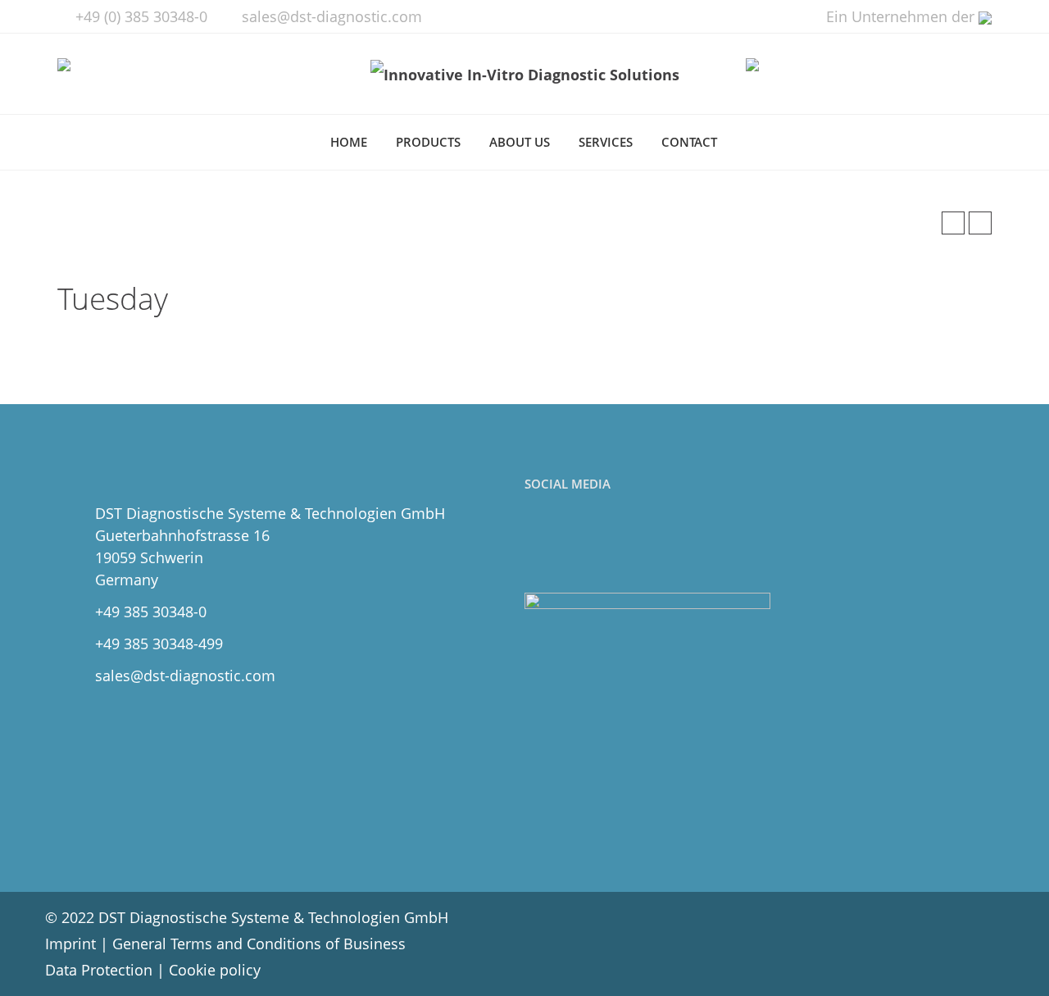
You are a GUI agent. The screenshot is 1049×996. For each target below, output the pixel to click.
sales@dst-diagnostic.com (332, 16)
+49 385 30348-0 (151, 611)
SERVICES (606, 142)
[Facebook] (540, 543)
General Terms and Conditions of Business (259, 943)
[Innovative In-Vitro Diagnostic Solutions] (524, 73)
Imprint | (78, 943)
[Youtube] (613, 543)
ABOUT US (519, 142)
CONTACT (689, 142)
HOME (348, 142)
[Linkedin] (577, 543)
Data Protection (98, 970)
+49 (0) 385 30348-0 (141, 16)
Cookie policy (215, 970)
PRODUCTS (428, 142)
